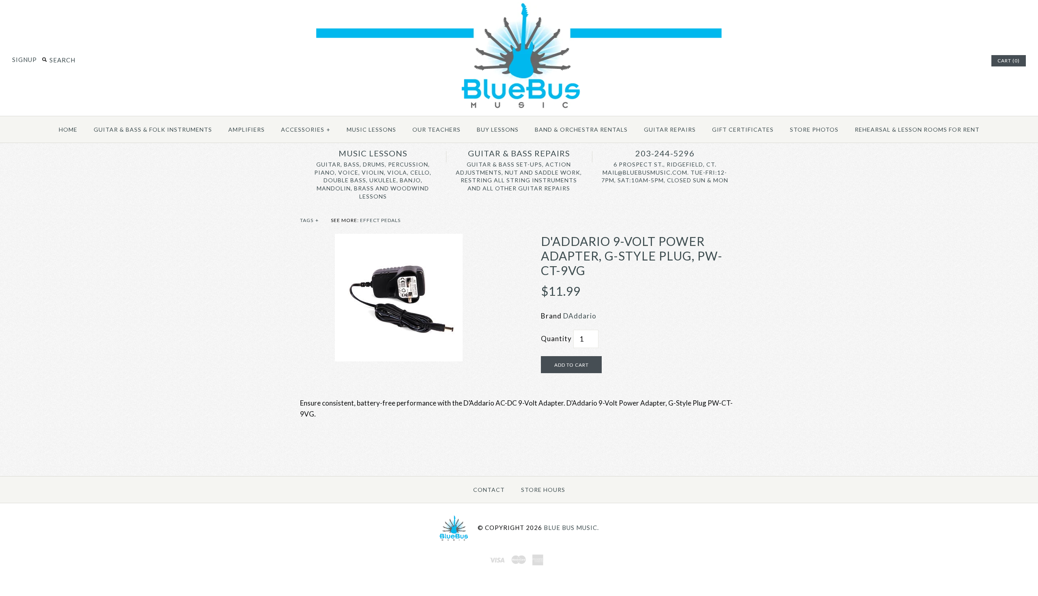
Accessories (305, 129)
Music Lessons (371, 129)
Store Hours (543, 489)
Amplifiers (246, 129)
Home (68, 129)
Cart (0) (1008, 61)
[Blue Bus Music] (519, 108)
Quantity (556, 338)
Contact (489, 489)
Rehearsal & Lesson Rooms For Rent (917, 129)
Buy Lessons (498, 129)
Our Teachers (436, 129)
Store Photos (814, 129)
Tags (309, 220)
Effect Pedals (380, 220)
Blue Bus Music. (571, 527)
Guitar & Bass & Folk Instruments (153, 129)
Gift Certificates (743, 129)
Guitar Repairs (670, 129)
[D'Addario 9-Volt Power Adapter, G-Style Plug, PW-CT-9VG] (399, 239)
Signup (24, 59)
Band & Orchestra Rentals (581, 129)
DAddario (579, 316)
